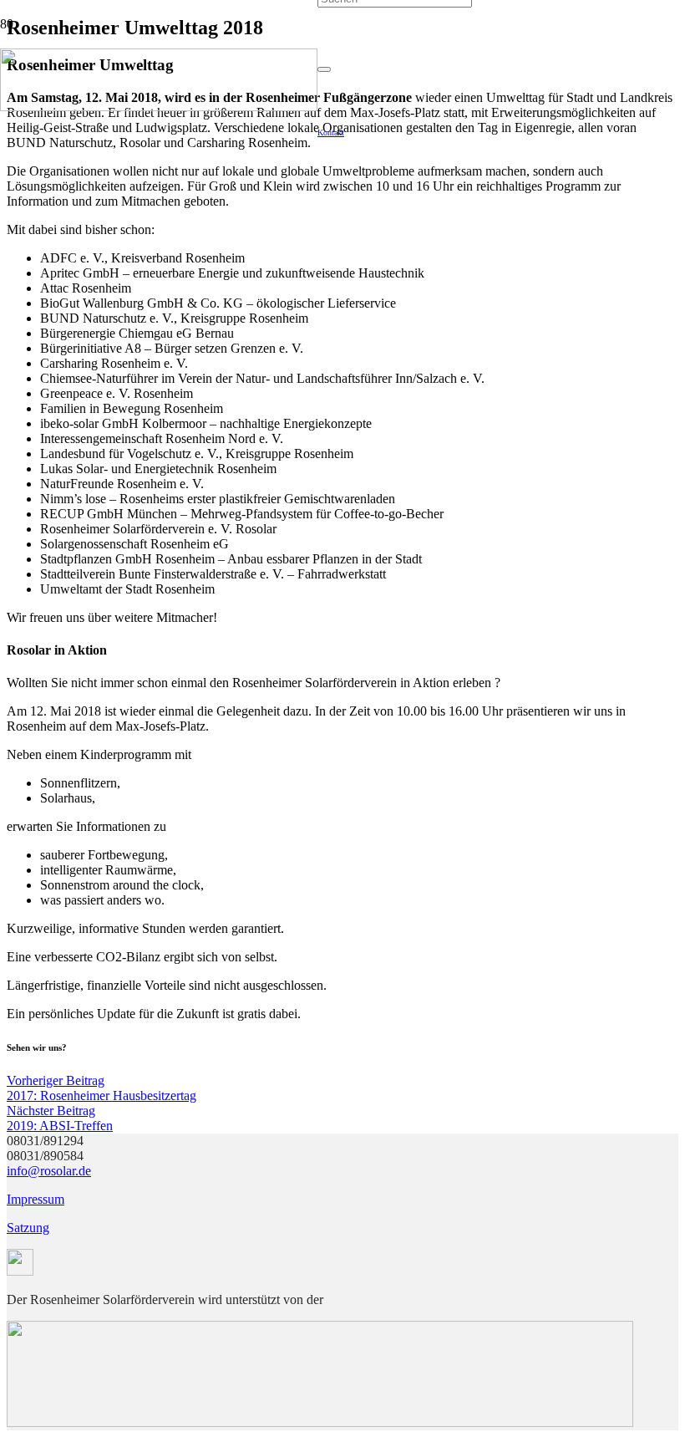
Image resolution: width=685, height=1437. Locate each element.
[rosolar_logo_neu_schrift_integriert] (158, 106)
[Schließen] (324, 69)
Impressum (35, 1199)
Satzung (28, 1227)
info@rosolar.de (49, 1171)
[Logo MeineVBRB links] (320, 1422)
